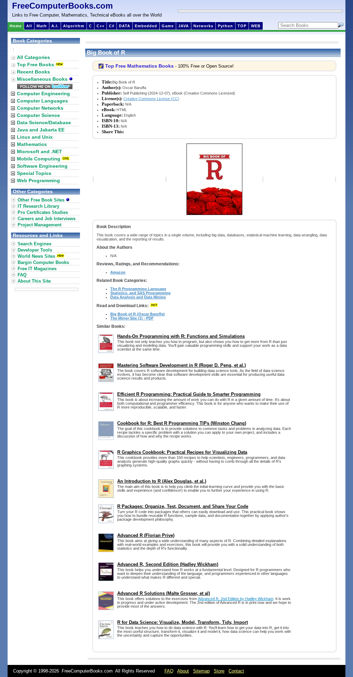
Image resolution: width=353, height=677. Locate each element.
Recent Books (33, 72)
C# (111, 26)
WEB (256, 26)
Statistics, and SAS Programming (140, 293)
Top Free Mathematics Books (139, 66)
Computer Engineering (43, 93)
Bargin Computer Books (43, 262)
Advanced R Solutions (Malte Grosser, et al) (163, 593)
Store (219, 671)
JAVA (183, 26)
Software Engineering (42, 166)
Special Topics (34, 173)
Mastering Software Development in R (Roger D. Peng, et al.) (181, 365)
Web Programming (38, 180)
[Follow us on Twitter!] (44, 87)
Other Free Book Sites (42, 200)
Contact (236, 671)
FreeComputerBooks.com (62, 5)
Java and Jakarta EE (40, 130)
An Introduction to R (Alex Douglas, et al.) (161, 481)
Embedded (146, 26)
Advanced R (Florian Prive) (145, 535)
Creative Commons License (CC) (151, 99)
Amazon (117, 272)
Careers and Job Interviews (46, 218)
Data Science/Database (44, 122)
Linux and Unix (35, 137)
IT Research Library (38, 206)
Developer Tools (35, 250)
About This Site (34, 281)
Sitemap (201, 671)
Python (225, 26)
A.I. (55, 26)
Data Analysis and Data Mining (138, 297)
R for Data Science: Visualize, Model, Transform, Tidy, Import (182, 622)
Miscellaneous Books (43, 79)
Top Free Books (35, 64)
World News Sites (36, 256)
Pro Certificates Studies (43, 212)
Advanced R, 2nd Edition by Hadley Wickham (235, 599)
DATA (124, 26)
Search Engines (34, 243)
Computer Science (38, 115)
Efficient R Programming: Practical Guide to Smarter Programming (189, 394)
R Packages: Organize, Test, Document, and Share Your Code (182, 506)
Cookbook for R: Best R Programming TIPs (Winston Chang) (181, 423)
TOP (242, 26)
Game (168, 26)
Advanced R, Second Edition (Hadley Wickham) (167, 564)
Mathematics (32, 144)
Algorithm (73, 26)
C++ (100, 26)
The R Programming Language (138, 289)
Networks (203, 26)
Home (16, 26)
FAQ (22, 274)
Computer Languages (42, 101)
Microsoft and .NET (39, 151)
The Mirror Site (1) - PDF (132, 318)
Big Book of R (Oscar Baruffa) (137, 314)
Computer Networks (40, 108)
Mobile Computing (38, 158)
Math (42, 26)
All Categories (33, 57)
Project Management (39, 224)
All (29, 26)
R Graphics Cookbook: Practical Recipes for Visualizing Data (182, 452)
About (183, 671)
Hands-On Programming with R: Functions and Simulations (181, 336)
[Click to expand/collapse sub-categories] (13, 94)
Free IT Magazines (37, 268)
